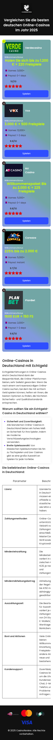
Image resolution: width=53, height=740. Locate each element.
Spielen (26, 93)
